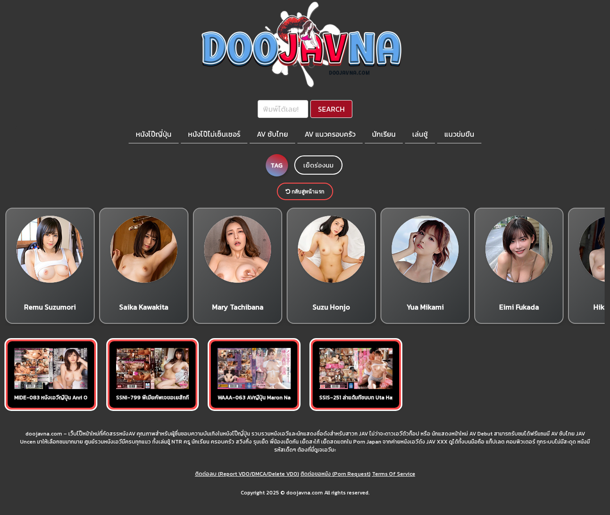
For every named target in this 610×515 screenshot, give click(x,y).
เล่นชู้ (420, 134)
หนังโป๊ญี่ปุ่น (153, 134)
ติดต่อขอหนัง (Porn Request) (336, 474)
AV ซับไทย (272, 134)
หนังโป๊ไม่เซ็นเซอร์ (214, 134)
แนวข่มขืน (459, 134)
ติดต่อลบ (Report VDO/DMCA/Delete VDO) (247, 474)
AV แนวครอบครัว (330, 134)
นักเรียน (384, 134)
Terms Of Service (393, 474)
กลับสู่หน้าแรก (307, 191)
